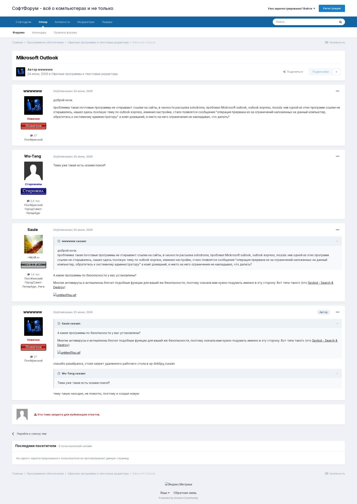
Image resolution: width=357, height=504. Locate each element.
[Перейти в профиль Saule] (33, 244)
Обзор (43, 22)
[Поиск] (340, 22)
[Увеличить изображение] (64, 295)
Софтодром (23, 22)
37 (35, 135)
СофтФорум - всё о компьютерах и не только (62, 8)
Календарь (39, 32)
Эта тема (324, 21)
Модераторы (85, 22)
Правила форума (65, 32)
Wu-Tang (32, 156)
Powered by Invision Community (178, 497)
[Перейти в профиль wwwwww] (20, 71)
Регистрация (332, 8)
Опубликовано (73, 91)
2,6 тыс (35, 200)
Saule (32, 229)
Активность (62, 22)
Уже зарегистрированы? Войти (290, 8)
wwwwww (45, 69)
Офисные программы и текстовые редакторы (84, 74)
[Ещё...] (337, 91)
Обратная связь (185, 493)
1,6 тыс (35, 274)
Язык (164, 493)
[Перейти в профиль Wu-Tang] (33, 171)
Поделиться (294, 71)
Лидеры (107, 22)
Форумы (19, 32)
